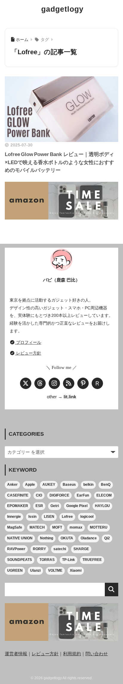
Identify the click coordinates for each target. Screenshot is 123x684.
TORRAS (47, 560)
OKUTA (67, 538)
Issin (32, 516)
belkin (88, 484)
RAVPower (16, 549)
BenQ (105, 484)
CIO (39, 495)
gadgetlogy (62, 9)
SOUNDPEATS (19, 560)
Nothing (46, 538)
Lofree (67, 516)
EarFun (83, 495)
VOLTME (55, 570)
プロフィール (28, 342)
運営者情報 (16, 653)
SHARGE (81, 549)
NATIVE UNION (20, 538)
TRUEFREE (92, 560)
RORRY (39, 549)
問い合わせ (96, 653)
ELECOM (104, 495)
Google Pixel (76, 506)
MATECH (37, 527)
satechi (59, 549)
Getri (54, 506)
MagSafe (14, 527)
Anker (12, 484)
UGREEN (15, 570)
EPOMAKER (17, 506)
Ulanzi (35, 570)
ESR (39, 506)
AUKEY (48, 484)
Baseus (69, 484)
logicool (86, 516)
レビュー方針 (28, 353)
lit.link (70, 396)
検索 (111, 589)
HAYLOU (102, 506)
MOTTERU (98, 527)
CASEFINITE (17, 495)
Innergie (14, 516)
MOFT (57, 527)
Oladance (89, 538)
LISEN (49, 516)
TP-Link (68, 560)
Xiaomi (76, 570)
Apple (30, 484)
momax (76, 527)
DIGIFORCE (59, 495)
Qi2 (107, 538)
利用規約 (72, 653)
